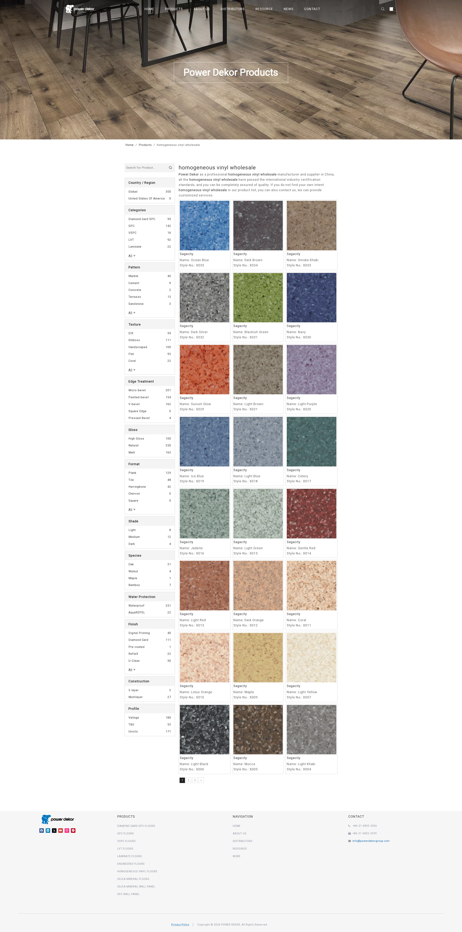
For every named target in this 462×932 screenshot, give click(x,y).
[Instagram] (67, 830)
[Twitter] (54, 830)
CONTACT (312, 9)
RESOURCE (264, 9)
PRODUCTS (174, 9)
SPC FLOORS (125, 833)
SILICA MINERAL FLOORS (133, 879)
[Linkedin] (48, 830)
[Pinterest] (73, 830)
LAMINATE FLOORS (129, 856)
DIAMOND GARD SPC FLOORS (136, 825)
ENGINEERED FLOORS (131, 863)
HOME (149, 9)
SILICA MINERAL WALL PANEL (136, 886)
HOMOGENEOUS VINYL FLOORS (137, 871)
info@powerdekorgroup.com (371, 840)
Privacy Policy (180, 924)
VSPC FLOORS (126, 841)
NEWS (288, 9)
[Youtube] (60, 830)
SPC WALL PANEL (128, 894)
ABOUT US (202, 9)
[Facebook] (41, 830)
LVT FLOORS (125, 848)
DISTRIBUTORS (233, 9)
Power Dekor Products (231, 72)
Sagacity (186, 254)
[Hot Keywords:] (170, 167)
